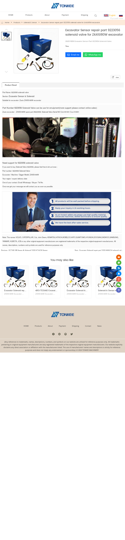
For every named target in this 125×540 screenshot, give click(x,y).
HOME (26, 326)
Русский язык (116, 18)
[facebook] (53, 334)
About (50, 326)
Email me (75, 55)
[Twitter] (71, 334)
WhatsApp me (94, 55)
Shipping (75, 326)
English (112, 15)
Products (17, 22)
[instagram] (65, 334)
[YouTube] (59, 334)
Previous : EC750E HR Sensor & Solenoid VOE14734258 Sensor (24, 250)
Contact (88, 326)
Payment (62, 326)
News (99, 326)
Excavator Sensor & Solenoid (21, 96)
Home (7, 22)
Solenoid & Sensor (30, 22)
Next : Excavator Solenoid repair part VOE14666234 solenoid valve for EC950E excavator (99, 250)
